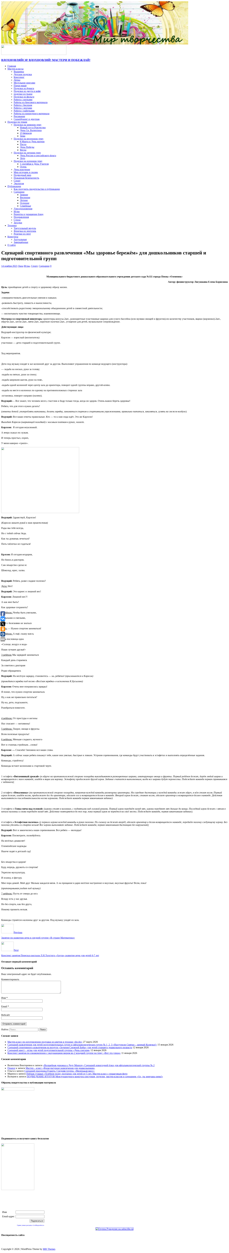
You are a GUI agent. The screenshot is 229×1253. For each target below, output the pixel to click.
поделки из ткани (23, 94)
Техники (12, 225)
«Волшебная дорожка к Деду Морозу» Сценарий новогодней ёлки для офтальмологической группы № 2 (99, 1065)
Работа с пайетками (24, 110)
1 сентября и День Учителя (34, 164)
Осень (23, 166)
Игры (17, 211)
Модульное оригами (24, 82)
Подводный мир (22, 175)
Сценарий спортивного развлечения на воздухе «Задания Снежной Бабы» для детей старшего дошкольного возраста (69, 1047)
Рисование (19, 116)
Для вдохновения (23, 208)
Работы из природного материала (31, 113)
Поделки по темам (17, 122)
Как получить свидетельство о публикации (37, 189)
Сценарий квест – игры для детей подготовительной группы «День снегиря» (48, 1050)
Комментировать (10, 979)
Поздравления (21, 217)
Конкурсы (12, 236)
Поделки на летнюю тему (27, 152)
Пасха (23, 144)
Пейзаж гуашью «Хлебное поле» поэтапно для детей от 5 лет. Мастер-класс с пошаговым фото (76, 1073)
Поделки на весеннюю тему (28, 138)
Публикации (14, 186)
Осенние (24, 203)
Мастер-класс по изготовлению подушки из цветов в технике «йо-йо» (44, 1042)
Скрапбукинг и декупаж (27, 119)
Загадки (18, 222)
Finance (11, 1068)
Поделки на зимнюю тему (27, 124)
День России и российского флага (38, 155)
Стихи (17, 220)
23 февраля (26, 133)
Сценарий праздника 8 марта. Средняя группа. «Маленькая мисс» (59, 1071)
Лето (22, 158)
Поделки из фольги (24, 96)
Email (4, 1006)
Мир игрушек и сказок (26, 172)
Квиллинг (19, 77)
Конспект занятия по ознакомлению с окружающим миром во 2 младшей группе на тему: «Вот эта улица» (64, 1053)
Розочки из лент (22, 234)
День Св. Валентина (31, 130)
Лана (20, 266)
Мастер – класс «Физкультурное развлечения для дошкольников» (60, 1068)
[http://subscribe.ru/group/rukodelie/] (114, 1229)
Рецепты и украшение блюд (28, 214)
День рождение (22, 169)
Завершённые (21, 242)
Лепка (17, 80)
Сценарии (19, 192)
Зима (22, 136)
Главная (11, 66)
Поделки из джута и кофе (27, 91)
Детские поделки (23, 74)
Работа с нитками (23, 99)
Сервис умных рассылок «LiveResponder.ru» (30, 1225)
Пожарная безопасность (26, 178)
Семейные (25, 206)
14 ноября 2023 (9, 266)
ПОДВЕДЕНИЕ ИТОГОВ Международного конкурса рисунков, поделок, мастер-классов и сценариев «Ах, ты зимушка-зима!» (95, 1076)
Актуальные (20, 239)
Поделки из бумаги (24, 88)
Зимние (24, 194)
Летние (24, 200)
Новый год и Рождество (33, 127)
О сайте (11, 245)
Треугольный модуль (25, 228)
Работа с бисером (23, 105)
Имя (3, 998)
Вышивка (19, 71)
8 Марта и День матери (32, 141)
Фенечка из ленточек (25, 231)
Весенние (25, 197)
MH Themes (49, 1249)
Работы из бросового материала (31, 102)
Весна (23, 150)
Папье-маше (20, 85)
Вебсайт (5, 1015)
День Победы (27, 147)
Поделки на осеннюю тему (28, 161)
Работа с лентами (23, 108)
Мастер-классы (15, 68)
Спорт (17, 180)
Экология (19, 183)
